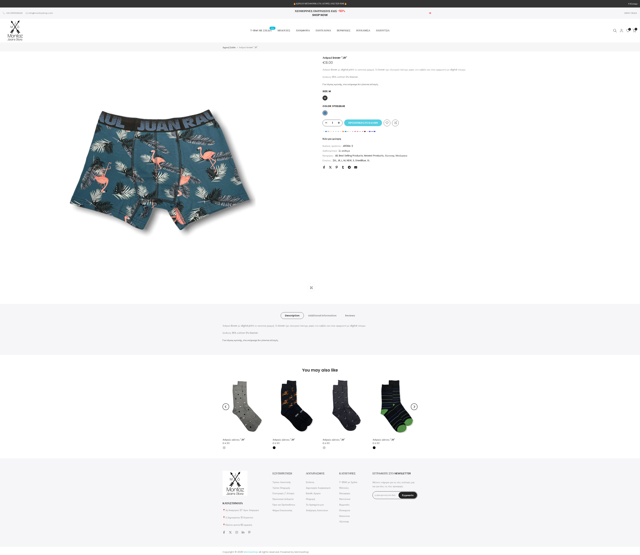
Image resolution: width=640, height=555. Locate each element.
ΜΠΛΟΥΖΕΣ (284, 30)
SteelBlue (360, 160)
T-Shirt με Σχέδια (348, 482)
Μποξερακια (401, 155)
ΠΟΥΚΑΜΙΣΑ (363, 30)
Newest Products (374, 155)
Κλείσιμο (8, 4)
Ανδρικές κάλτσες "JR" (233, 439)
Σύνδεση (310, 482)
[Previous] (225, 406)
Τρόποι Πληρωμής (281, 488)
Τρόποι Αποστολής (281, 482)
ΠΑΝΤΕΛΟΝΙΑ (323, 30)
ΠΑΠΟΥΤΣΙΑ (383, 30)
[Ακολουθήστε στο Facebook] (224, 532)
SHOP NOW (320, 15)
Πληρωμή (310, 499)
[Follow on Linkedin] (243, 532)
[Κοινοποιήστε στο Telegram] (349, 167)
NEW (349, 160)
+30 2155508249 (14, 13)
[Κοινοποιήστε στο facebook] (324, 167)
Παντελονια (344, 499)
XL (368, 160)
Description (292, 315)
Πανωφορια (344, 493)
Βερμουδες (344, 504)
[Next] (414, 406)
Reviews (350, 315)
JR (339, 160)
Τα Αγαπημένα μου (315, 504)
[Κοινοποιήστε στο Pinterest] (336, 167)
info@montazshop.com (41, 13)
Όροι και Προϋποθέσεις (283, 504)
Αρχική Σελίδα (229, 47)
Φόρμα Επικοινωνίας (282, 510)
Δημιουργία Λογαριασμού (318, 488)
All (336, 155)
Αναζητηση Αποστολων (317, 510)
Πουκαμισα (344, 510)
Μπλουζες (344, 488)
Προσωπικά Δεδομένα (283, 499)
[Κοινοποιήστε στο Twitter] (330, 167)
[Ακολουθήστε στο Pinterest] (249, 532)
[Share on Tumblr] (343, 167)
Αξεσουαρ (389, 155)
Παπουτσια (344, 516)
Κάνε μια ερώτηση (331, 138)
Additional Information (322, 315)
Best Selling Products (351, 155)
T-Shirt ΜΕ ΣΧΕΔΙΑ (262, 30)
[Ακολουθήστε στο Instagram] (236, 532)
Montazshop (301, 552)
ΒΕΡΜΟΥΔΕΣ (343, 30)
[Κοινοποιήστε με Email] (355, 167)
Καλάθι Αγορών (313, 493)
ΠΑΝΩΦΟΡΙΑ (303, 30)
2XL (334, 160)
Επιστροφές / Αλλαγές (283, 493)
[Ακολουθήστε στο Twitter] (230, 532)
